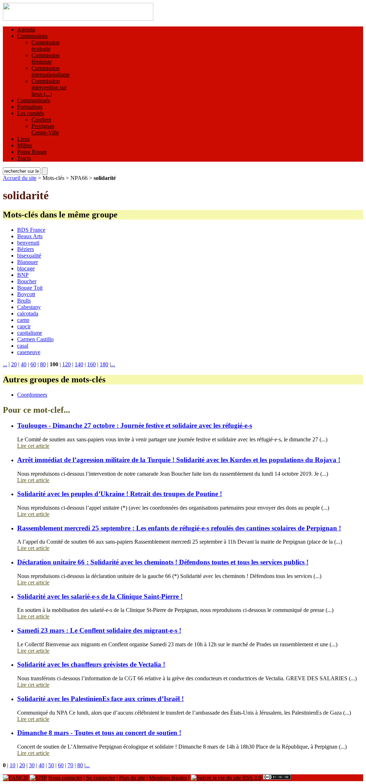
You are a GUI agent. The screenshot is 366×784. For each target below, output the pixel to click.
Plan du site (132, 778)
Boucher (26, 281)
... (5, 364)
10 (12, 765)
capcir (24, 326)
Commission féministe (45, 58)
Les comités (30, 113)
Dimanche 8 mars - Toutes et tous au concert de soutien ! (99, 732)
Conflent (41, 120)
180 (104, 364)
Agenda (26, 29)
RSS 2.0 (251, 778)
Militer (24, 145)
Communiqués (33, 100)
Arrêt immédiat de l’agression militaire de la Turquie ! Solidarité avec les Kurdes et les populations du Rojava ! (178, 460)
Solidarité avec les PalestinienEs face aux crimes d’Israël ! (100, 698)
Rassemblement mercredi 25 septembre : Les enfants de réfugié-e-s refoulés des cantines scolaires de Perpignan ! (179, 528)
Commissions (32, 36)
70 (70, 765)
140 (79, 364)
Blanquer (27, 262)
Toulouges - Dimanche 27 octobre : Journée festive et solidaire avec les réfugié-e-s (134, 425)
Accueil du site (19, 178)
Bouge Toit (30, 288)
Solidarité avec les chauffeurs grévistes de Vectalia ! (91, 664)
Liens (23, 139)
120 (66, 364)
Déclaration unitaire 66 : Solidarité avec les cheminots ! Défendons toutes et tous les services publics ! (162, 562)
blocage (26, 268)
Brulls (24, 301)
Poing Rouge (32, 152)
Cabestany (29, 307)
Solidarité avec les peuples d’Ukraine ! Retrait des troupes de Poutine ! (119, 494)
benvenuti (28, 243)
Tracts (24, 158)
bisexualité (29, 256)
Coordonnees (32, 395)
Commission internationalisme (50, 71)
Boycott (26, 294)
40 (23, 364)
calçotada (27, 313)
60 (33, 364)
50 (51, 765)
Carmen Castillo (35, 339)
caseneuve (28, 352)
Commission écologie (45, 45)
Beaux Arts (30, 236)
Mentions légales (168, 778)
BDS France (31, 230)
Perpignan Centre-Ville (45, 129)
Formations (30, 107)
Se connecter (100, 778)
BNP (23, 275)
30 (32, 765)
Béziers (25, 249)
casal (22, 346)
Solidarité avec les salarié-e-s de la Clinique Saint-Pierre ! (100, 596)
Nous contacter (65, 778)
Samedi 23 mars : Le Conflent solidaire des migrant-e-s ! (99, 630)
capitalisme (29, 333)
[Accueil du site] (78, 19)
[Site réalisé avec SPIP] (38, 778)
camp (23, 320)
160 (91, 364)
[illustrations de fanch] (15, 778)
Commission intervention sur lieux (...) (48, 87)
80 (43, 364)
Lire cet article (33, 446)
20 (14, 364)
